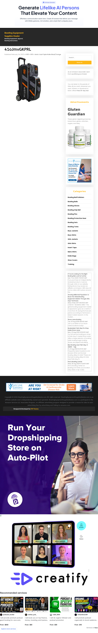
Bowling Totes (73, 227)
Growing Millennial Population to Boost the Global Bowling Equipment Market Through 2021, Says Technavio (79, 298)
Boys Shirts (72, 235)
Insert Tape (72, 248)
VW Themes (34, 409)
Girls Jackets (73, 239)
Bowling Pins (72, 214)
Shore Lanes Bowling (74, 319)
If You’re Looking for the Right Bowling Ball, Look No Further (77, 275)
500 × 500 (29, 54)
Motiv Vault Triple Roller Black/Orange (48, 54)
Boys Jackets (73, 231)
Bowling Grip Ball (74, 210)
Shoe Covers (72, 260)
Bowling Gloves (73, 206)
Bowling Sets (73, 222)
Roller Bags (72, 256)
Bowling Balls (73, 202)
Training (71, 264)
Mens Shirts (72, 252)
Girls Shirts (72, 243)
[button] (49, 45)
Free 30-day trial (82, 91)
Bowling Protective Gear (77, 218)
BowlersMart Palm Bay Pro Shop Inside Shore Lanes (78, 329)
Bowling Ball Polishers (76, 197)
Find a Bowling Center (75, 362)
